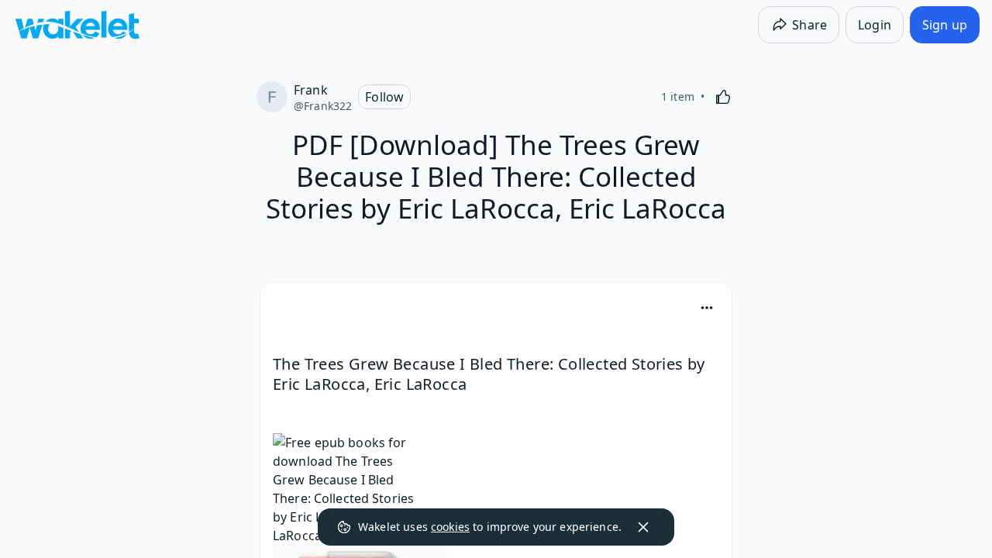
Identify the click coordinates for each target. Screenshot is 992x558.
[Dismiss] (643, 527)
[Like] (723, 96)
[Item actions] (706, 307)
